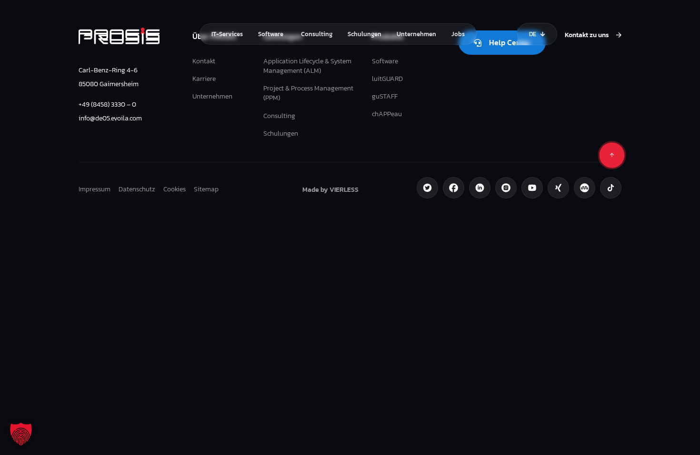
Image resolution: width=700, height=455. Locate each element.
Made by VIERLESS (330, 189)
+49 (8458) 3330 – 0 (107, 104)
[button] (21, 434)
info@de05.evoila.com (110, 118)
